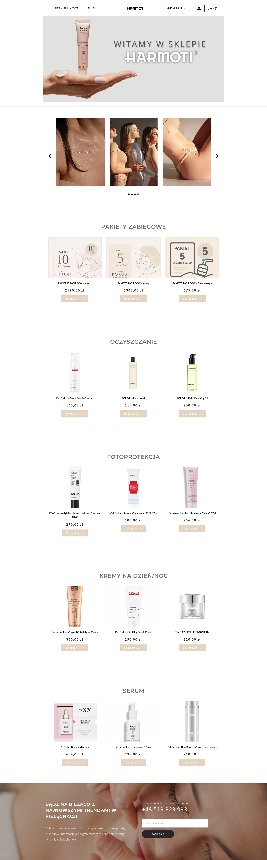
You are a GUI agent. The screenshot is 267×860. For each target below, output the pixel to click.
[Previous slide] (50, 155)
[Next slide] (216, 155)
